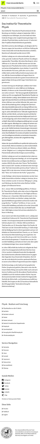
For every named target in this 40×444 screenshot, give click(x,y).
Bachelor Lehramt (8, 314)
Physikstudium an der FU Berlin (12, 308)
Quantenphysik (7, 329)
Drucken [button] (5, 408)
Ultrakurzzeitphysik (9, 335)
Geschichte (23, 15)
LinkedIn (6, 392)
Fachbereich (13, 15)
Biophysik (6, 326)
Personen (6, 350)
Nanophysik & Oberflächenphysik (12, 332)
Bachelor (6, 311)
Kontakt (5, 356)
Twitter (6, 386)
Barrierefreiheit (7, 365)
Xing (5, 395)
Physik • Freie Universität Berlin (12, 8)
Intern (5, 353)
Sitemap (5, 368)
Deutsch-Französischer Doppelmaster (14, 323)
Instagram (7, 380)
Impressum (6, 359)
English (5, 415)
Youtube (6, 389)
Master (5, 317)
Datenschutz (7, 362)
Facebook (7, 383)
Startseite (4, 15)
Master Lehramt (7, 320)
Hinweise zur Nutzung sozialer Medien (11, 399)
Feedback (6, 411)
